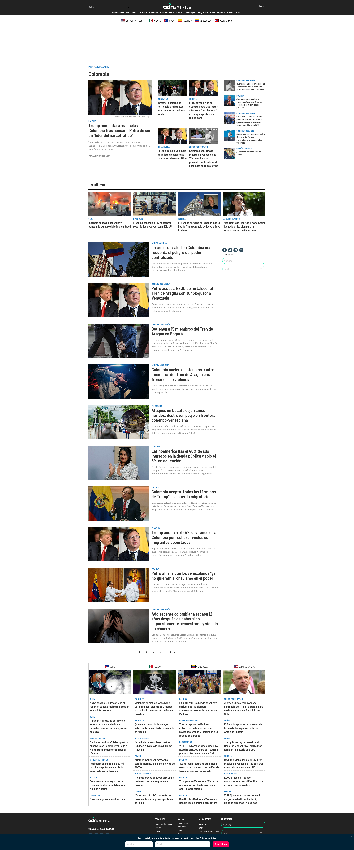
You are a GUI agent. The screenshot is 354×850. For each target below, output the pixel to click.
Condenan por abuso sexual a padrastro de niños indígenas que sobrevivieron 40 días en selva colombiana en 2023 (249, 120)
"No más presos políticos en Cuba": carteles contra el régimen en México (154, 781)
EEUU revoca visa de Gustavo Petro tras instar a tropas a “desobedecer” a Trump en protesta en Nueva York (203, 110)
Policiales (139, 699)
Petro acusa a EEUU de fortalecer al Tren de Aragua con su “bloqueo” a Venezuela (182, 293)
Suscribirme (221, 844)
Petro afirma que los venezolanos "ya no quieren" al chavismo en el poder (183, 575)
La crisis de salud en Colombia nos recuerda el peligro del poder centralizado (181, 252)
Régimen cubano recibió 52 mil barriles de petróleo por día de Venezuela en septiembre (107, 767)
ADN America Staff (101, 155)
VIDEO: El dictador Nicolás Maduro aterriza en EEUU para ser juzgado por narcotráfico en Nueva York (198, 749)
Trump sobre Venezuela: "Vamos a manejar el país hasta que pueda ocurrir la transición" (198, 784)
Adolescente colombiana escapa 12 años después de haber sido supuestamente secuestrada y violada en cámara (185, 621)
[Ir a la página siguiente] (161, 652)
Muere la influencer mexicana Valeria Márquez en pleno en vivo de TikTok (155, 763)
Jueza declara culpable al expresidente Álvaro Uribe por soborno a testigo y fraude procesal (249, 103)
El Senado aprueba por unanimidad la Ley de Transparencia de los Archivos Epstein (199, 226)
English (262, 5)
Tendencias (95, 795)
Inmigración (163, 99)
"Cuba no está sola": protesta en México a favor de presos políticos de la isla (154, 798)
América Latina (102, 67)
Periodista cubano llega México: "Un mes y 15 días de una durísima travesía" (153, 745)
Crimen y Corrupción (198, 147)
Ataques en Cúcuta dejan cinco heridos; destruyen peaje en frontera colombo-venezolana (183, 415)
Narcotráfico (164, 147)
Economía (156, 447)
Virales (138, 756)
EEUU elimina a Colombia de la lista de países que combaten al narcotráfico (172, 154)
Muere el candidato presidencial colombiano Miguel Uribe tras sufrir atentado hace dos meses (250, 86)
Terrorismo (157, 406)
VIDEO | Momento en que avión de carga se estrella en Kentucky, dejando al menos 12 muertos (242, 798)
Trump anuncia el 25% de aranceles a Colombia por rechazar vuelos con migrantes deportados (184, 537)
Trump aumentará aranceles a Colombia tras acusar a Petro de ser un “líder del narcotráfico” (119, 130)
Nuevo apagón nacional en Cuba (108, 799)
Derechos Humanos (231, 219)
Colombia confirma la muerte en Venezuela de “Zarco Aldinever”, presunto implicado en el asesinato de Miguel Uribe (203, 158)
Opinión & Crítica (244, 148)
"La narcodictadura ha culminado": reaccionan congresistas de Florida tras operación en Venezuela (199, 767)
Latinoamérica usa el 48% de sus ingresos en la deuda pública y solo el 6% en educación (184, 455)
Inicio (90, 67)
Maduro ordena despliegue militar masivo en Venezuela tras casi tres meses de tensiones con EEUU (243, 763)
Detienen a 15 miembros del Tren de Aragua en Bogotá (182, 331)
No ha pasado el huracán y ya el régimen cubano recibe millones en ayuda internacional (109, 706)
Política (92, 121)
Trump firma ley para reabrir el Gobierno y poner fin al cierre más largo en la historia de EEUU (243, 745)
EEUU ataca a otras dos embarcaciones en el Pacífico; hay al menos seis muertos (243, 781)
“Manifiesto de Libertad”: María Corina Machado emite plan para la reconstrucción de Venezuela (244, 226)
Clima (90, 219)
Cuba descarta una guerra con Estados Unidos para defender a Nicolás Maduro (108, 784)
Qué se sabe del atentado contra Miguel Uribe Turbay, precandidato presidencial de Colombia (250, 138)
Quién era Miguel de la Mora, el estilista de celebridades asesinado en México (154, 727)
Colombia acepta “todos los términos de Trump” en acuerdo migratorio (184, 494)
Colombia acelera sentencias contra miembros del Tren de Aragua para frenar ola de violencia (183, 374)
